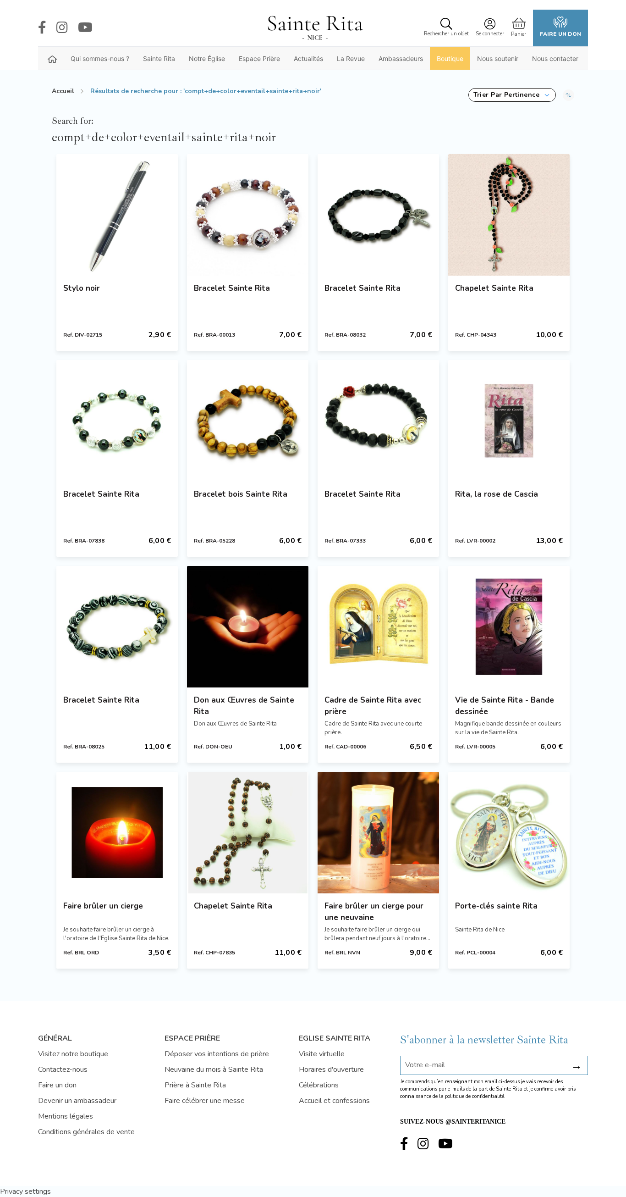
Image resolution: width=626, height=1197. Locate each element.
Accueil (63, 91)
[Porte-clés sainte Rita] (509, 832)
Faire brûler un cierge (103, 906)
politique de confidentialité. (475, 1096)
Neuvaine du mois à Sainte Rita (214, 1069)
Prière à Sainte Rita (195, 1085)
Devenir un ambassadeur (77, 1101)
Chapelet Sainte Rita (494, 288)
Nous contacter (555, 58)
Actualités (308, 58)
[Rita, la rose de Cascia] (509, 421)
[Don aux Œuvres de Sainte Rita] (247, 626)
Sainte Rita (159, 58)
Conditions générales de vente (86, 1132)
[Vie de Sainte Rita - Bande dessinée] (509, 626)
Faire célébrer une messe (205, 1101)
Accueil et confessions (334, 1101)
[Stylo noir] (117, 215)
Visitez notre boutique (73, 1054)
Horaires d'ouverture (331, 1069)
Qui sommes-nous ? (100, 58)
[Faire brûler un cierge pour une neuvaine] (378, 832)
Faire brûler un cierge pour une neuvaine (373, 912)
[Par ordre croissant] (568, 95)
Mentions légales (65, 1116)
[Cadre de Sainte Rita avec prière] (378, 626)
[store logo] (314, 28)
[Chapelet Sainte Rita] (509, 215)
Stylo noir (81, 288)
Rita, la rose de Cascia (496, 494)
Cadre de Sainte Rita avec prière (372, 706)
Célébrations (319, 1085)
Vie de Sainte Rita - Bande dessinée (504, 706)
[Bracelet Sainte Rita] (247, 215)
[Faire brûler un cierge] (117, 832)
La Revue (351, 58)
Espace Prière (259, 58)
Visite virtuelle (322, 1054)
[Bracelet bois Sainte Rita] (247, 421)
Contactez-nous (63, 1069)
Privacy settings (25, 1191)
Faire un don (560, 34)
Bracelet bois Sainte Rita (240, 494)
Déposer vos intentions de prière (217, 1054)
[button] (512, 95)
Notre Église (207, 58)
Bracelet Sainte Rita (232, 288)
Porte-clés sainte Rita (496, 906)
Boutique (450, 58)
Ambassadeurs (401, 58)
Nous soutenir (497, 58)
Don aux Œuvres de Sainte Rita (244, 706)
